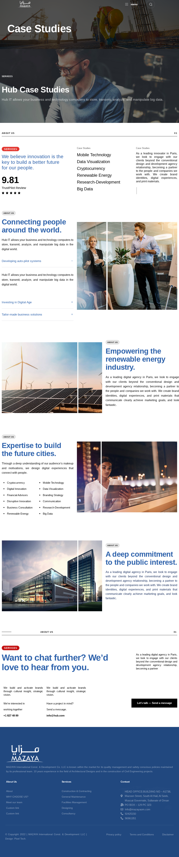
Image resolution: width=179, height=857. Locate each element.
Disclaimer (168, 834)
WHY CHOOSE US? (17, 796)
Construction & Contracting (76, 791)
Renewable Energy (94, 175)
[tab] (37, 261)
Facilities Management (74, 802)
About (9, 791)
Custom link (12, 807)
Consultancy (68, 813)
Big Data (85, 189)
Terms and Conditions (142, 834)
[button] (131, 4)
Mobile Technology (94, 154)
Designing (67, 807)
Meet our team (14, 802)
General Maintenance (74, 796)
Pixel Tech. (20, 838)
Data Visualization (93, 161)
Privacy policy (113, 834)
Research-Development (98, 182)
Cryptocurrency (91, 168)
